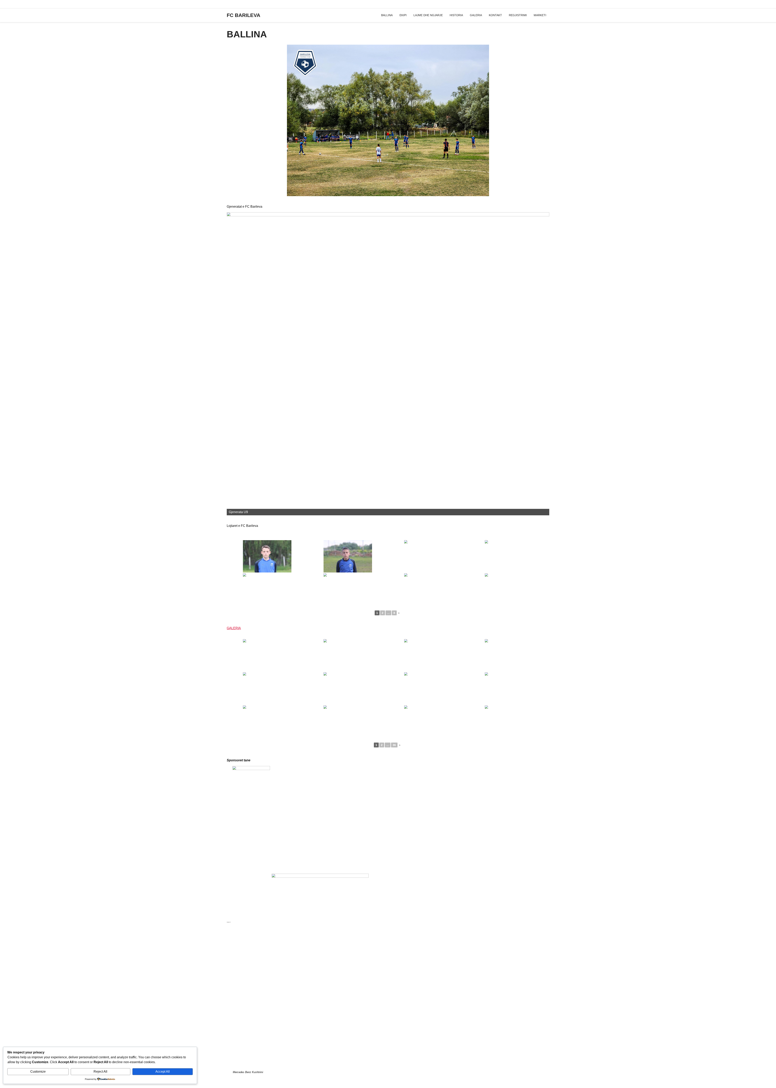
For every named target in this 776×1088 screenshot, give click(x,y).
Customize (38, 1071)
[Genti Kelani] (428, 589)
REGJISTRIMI (518, 15)
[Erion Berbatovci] (509, 556)
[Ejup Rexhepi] (267, 589)
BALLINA (387, 15)
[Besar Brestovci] (348, 556)
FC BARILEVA (243, 15)
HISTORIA (456, 15)
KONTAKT (495, 15)
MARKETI (540, 15)
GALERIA (476, 15)
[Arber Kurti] (267, 556)
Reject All (100, 1071)
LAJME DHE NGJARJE (428, 15)
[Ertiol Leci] (348, 589)
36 (394, 745)
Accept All (162, 1071)
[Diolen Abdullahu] (428, 556)
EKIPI (403, 15)
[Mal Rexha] (509, 589)
